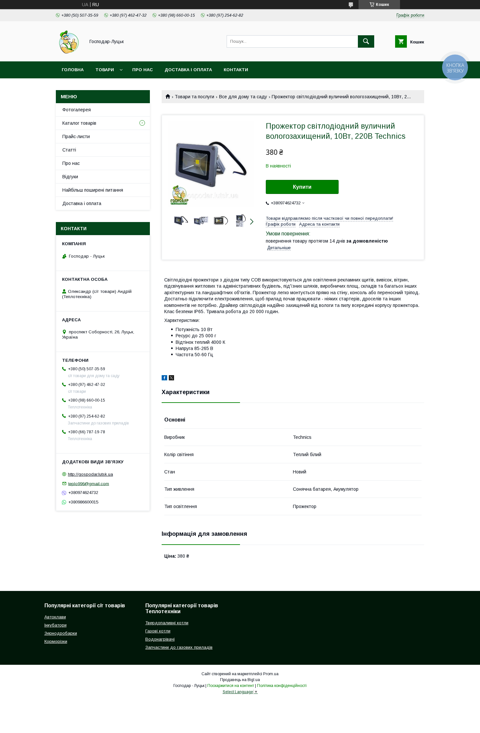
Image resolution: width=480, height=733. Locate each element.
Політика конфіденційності (282, 685)
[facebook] (164, 378)
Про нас (142, 69)
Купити (302, 187)
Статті (69, 149)
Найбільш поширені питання (92, 190)
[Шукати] (366, 41)
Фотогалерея (76, 109)
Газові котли (157, 631)
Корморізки (55, 641)
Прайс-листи (76, 136)
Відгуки (70, 176)
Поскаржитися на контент (230, 685)
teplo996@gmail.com (88, 483)
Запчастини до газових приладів (179, 647)
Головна (73, 69)
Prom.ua (271, 674)
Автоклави (55, 616)
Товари (104, 69)
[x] (171, 378)
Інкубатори (55, 625)
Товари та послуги (194, 96)
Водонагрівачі (160, 639)
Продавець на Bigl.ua (240, 679)
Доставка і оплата (188, 69)
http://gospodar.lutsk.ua (90, 474)
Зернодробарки (60, 633)
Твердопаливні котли (166, 622)
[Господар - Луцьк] (69, 53)
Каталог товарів (79, 123)
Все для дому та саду (243, 96)
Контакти (236, 69)
